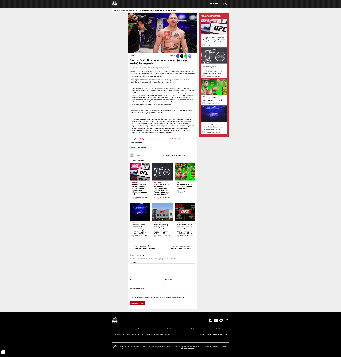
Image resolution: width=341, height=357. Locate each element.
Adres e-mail (168, 280)
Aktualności (214, 4)
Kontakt (169, 329)
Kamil (138, 155)
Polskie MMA (132, 10)
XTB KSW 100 (143, 147)
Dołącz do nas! (142, 329)
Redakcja (115, 329)
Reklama (193, 329)
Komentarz (134, 262)
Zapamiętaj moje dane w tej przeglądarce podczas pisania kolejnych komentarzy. (158, 297)
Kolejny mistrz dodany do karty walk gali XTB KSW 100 (160, 139)
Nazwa (132, 280)
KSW (137, 10)
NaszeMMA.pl (116, 10)
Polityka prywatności (222, 329)
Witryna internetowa (137, 288)
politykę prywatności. (187, 348)
